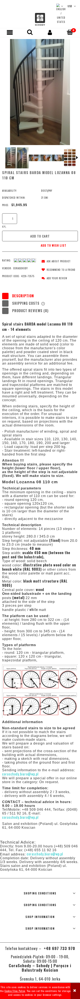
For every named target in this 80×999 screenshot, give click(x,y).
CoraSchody (20, 268)
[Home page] (40, 19)
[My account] (50, 32)
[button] (10, 32)
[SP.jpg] (23, 157)
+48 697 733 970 (58, 948)
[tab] (40, 296)
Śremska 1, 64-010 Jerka (40, 979)
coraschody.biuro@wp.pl (45, 853)
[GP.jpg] (58, 158)
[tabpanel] (40, 575)
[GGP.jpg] (46, 158)
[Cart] (70, 32)
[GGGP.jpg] (35, 158)
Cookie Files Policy (14, 991)
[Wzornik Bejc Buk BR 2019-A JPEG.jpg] (70, 158)
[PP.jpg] (11, 157)
